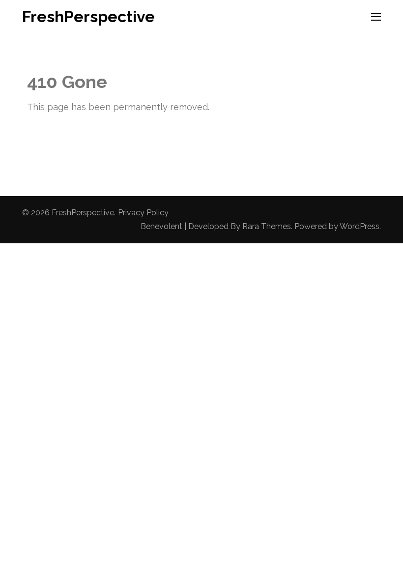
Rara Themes (266, 226)
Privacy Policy (143, 212)
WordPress (359, 226)
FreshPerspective (88, 16)
